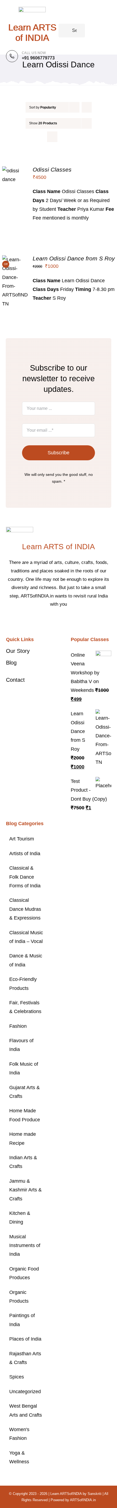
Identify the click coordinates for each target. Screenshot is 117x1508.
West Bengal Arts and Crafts (25, 1410)
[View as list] (63, 136)
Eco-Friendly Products (23, 984)
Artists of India (24, 853)
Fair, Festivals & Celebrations (25, 1007)
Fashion (18, 1026)
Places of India (25, 1339)
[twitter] (54, 621)
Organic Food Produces (24, 1273)
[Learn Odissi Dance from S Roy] (15, 259)
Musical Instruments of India (24, 1245)
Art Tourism (21, 839)
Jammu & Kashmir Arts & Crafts (25, 1189)
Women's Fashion (19, 1434)
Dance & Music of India (25, 960)
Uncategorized (25, 1391)
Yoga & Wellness (19, 1457)
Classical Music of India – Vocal (26, 937)
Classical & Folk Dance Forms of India (25, 876)
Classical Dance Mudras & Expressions (25, 909)
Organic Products (19, 1297)
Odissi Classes (52, 169)
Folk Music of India (23, 1068)
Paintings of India (22, 1320)
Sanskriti (94, 1494)
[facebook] (45, 621)
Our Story (18, 651)
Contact (15, 680)
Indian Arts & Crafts (23, 1162)
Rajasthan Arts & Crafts (25, 1358)
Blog (11, 663)
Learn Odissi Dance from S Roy (74, 258)
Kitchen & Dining (19, 1217)
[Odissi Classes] (15, 170)
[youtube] (71, 621)
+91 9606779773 (38, 58)
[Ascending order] (86, 107)
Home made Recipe (22, 1138)
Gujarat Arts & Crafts (24, 1092)
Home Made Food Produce (24, 1115)
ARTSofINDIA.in (83, 1500)
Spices (16, 1377)
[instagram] (62, 621)
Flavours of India (21, 1045)
